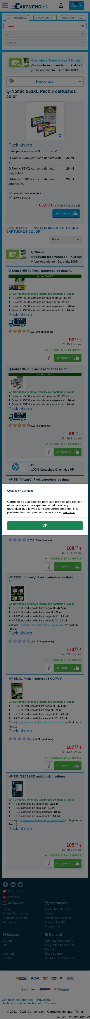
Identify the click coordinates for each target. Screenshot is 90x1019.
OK (44, 525)
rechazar (69, 512)
